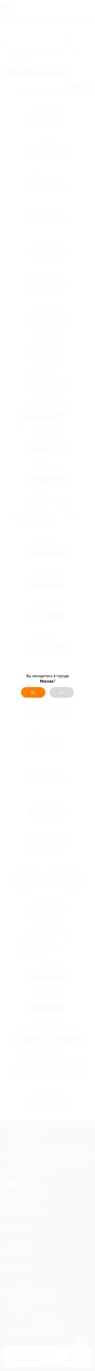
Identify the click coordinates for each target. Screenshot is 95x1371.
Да (33, 692)
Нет (62, 692)
